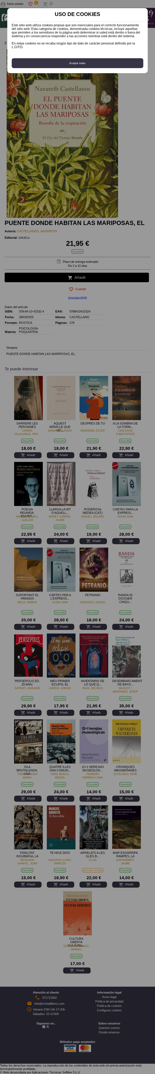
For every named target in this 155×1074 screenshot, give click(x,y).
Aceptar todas (77, 63)
